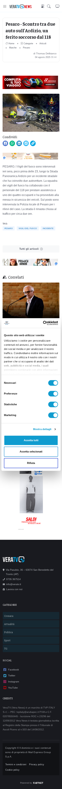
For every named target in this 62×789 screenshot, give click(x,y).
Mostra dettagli (42, 429)
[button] (51, 6)
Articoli (42, 43)
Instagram (13, 681)
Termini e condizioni (15, 764)
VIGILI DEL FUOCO (28, 228)
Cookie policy (12, 770)
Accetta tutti (31, 440)
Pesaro (26, 47)
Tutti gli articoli (29, 248)
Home (11, 43)
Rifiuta (31, 462)
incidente (48, 228)
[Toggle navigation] (5, 6)
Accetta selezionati (31, 451)
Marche (13, 47)
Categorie (28, 43)
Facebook (13, 669)
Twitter (11, 675)
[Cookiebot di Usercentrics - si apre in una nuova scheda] (43, 323)
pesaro (8, 228)
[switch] (53, 393)
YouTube (13, 687)
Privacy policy (36, 764)
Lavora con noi (14, 589)
